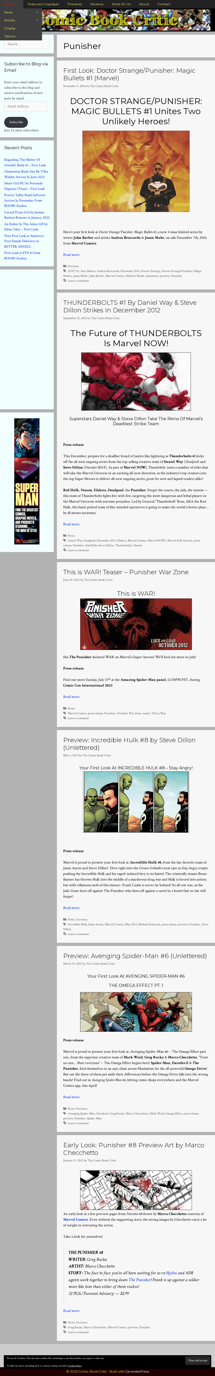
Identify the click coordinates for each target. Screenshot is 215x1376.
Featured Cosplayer (43, 4)
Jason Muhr (80, 276)
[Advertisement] (35, 338)
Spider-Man (94, 1118)
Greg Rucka (117, 1113)
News (8, 12)
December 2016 (130, 271)
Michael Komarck (149, 924)
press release (95, 713)
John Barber (96, 276)
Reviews (96, 4)
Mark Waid (157, 1113)
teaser (146, 713)
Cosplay (10, 28)
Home (9, 4)
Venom (137, 545)
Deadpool (89, 540)
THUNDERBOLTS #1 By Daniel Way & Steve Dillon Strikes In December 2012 (130, 306)
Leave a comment (78, 281)
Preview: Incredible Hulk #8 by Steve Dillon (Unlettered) (129, 743)
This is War (158, 713)
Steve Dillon (106, 545)
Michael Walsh (135, 276)
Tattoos (9, 36)
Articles (9, 20)
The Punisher (139, 1280)
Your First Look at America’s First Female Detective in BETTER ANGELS (24, 241)
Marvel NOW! (157, 540)
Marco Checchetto (137, 1113)
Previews (75, 4)
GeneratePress (137, 1371)
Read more (71, 254)
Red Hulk (91, 545)
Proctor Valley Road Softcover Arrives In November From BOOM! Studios (25, 200)
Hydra (171, 1273)
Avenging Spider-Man (81, 1113)
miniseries (152, 276)
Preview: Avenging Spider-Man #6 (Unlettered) (135, 956)
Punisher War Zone (129, 713)
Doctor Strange (150, 271)
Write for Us (121, 4)
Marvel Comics (115, 276)
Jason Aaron (95, 924)
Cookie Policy (75, 1365)
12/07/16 (73, 271)
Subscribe (16, 122)
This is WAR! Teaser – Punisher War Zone (126, 572)
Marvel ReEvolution (179, 540)
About (144, 4)
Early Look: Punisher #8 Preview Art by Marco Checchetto (133, 1149)
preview (164, 276)
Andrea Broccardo (108, 271)
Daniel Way (75, 540)
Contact (163, 4)
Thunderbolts (123, 545)
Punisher (176, 276)
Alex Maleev (87, 271)
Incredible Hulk (77, 924)
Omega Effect (173, 1113)
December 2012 (106, 540)
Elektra (121, 540)
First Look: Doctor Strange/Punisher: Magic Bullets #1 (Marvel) (129, 74)
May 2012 (131, 924)
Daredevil (102, 1113)
